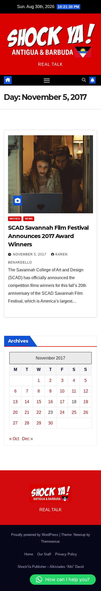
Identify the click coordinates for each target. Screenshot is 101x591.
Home (28, 554)
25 (74, 412)
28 (27, 423)
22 (39, 412)
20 (15, 412)
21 (27, 412)
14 (27, 402)
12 (85, 391)
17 (62, 402)
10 (62, 391)
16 (50, 402)
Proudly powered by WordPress (35, 535)
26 (85, 412)
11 (74, 391)
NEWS (29, 218)
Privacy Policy (66, 554)
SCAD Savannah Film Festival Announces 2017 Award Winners (48, 236)
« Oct (14, 438)
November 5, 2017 (30, 254)
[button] (84, 80)
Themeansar (50, 541)
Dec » (27, 438)
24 (62, 412)
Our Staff (44, 554)
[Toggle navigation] (47, 80)
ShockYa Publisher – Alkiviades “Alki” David (51, 567)
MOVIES (15, 218)
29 (39, 423)
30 (50, 423)
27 (15, 423)
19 (85, 402)
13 (15, 402)
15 (39, 402)
